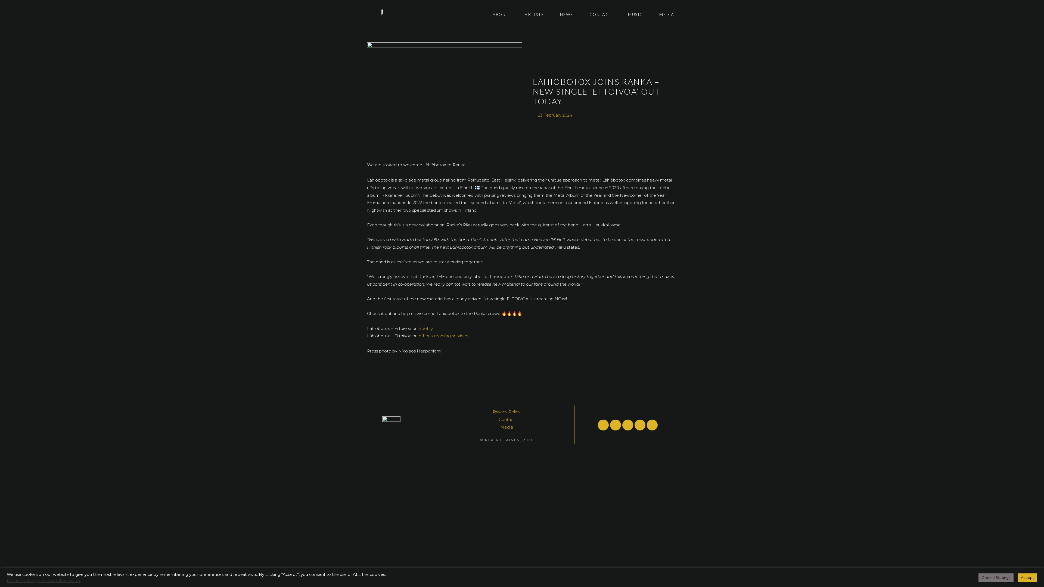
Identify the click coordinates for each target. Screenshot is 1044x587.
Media (666, 14)
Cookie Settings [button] (996, 577)
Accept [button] (1027, 577)
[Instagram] (640, 425)
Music (635, 14)
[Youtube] (615, 425)
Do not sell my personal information (43, 580)
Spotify (426, 328)
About (500, 14)
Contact (600, 14)
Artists (534, 14)
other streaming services (443, 335)
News (566, 14)
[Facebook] (627, 425)
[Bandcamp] (652, 425)
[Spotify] (603, 425)
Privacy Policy (506, 411)
